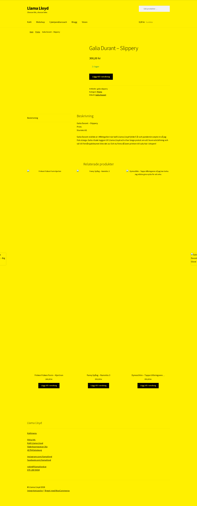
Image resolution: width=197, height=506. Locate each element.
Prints (37, 32)
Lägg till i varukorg (101, 76)
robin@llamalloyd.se (36, 466)
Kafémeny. (32, 433)
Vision (84, 22)
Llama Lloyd (38, 8)
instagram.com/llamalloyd (39, 456)
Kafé (29, 22)
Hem (31, 32)
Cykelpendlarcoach (58, 22)
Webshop (40, 22)
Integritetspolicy (35, 490)
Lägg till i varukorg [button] (49, 385)
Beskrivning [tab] (32, 118)
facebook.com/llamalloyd (39, 460)
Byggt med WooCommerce (57, 490)
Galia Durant (100, 95)
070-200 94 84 (33, 470)
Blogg (74, 22)
